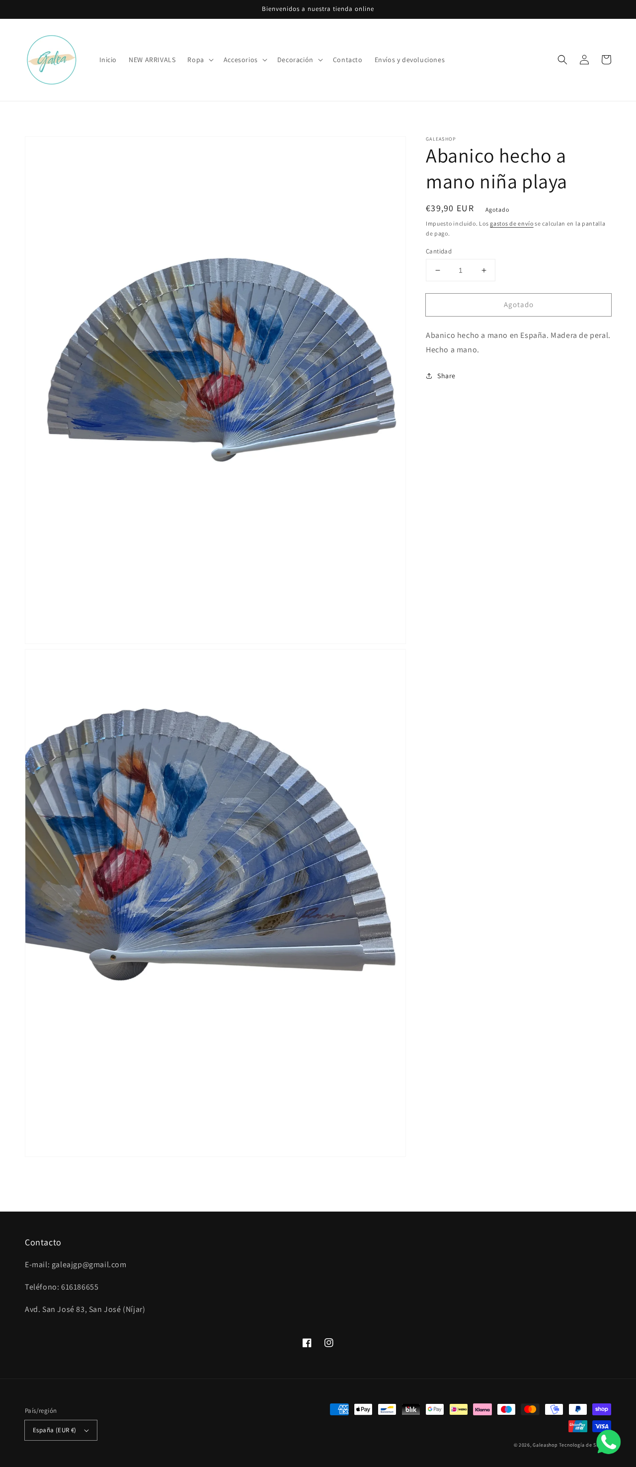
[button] (199, 59)
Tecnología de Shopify (585, 1445)
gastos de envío (512, 223)
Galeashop (545, 1445)
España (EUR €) (55, 1430)
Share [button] (446, 375)
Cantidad (439, 251)
